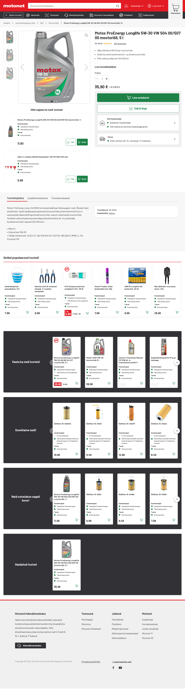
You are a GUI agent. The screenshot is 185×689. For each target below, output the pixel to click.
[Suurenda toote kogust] (106, 78)
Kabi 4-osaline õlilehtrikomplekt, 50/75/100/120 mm (42, 157)
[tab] (32, 15)
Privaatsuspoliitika (91, 661)
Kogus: (98, 73)
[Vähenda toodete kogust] (97, 78)
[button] (22, 67)
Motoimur (86, 624)
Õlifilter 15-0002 (159, 424)
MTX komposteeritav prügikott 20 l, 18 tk (75, 287)
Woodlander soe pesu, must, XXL (165, 287)
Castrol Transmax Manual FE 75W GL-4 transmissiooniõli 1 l (131, 360)
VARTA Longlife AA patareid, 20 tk (133, 287)
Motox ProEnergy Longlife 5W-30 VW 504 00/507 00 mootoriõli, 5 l (66, 562)
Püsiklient (116, 624)
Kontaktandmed (150, 624)
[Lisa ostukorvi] (27, 312)
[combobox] (71, 6)
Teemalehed (117, 619)
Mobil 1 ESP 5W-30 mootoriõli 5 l (94, 359)
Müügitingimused (120, 628)
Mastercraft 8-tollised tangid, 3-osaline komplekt (46, 289)
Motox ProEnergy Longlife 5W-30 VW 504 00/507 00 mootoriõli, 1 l (49, 120)
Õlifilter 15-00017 (127, 424)
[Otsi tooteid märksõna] (117, 6)
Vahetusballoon (119, 638)
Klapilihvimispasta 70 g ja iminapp (163, 359)
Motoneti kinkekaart (91, 628)
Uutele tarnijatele (150, 628)
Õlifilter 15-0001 (94, 424)
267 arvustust (120, 43)
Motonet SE (147, 638)
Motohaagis (87, 619)
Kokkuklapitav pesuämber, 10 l (12, 287)
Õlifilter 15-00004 (62, 424)
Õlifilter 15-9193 (93, 494)
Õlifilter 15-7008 (158, 494)
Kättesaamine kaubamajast (125, 633)
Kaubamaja (147, 619)
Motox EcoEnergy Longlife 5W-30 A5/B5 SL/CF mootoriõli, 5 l (66, 360)
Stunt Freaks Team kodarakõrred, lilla (104, 287)
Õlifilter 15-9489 (126, 494)
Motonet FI (147, 633)
